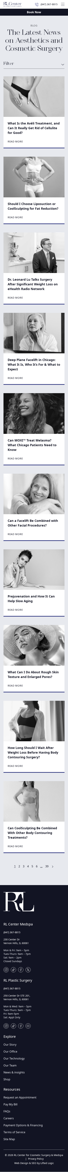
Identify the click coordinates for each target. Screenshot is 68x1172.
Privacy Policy (36, 1158)
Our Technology (14, 1058)
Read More (15, 141)
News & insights (14, 1072)
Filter (8, 64)
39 (46, 866)
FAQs (6, 1111)
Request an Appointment (19, 1097)
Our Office (10, 1051)
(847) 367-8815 (11, 932)
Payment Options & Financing (23, 1125)
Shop (6, 1079)
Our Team (10, 1065)
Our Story (9, 1044)
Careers (8, 1118)
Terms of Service (14, 1132)
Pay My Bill (10, 1104)
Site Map (9, 1139)
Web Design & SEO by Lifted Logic (34, 1163)
